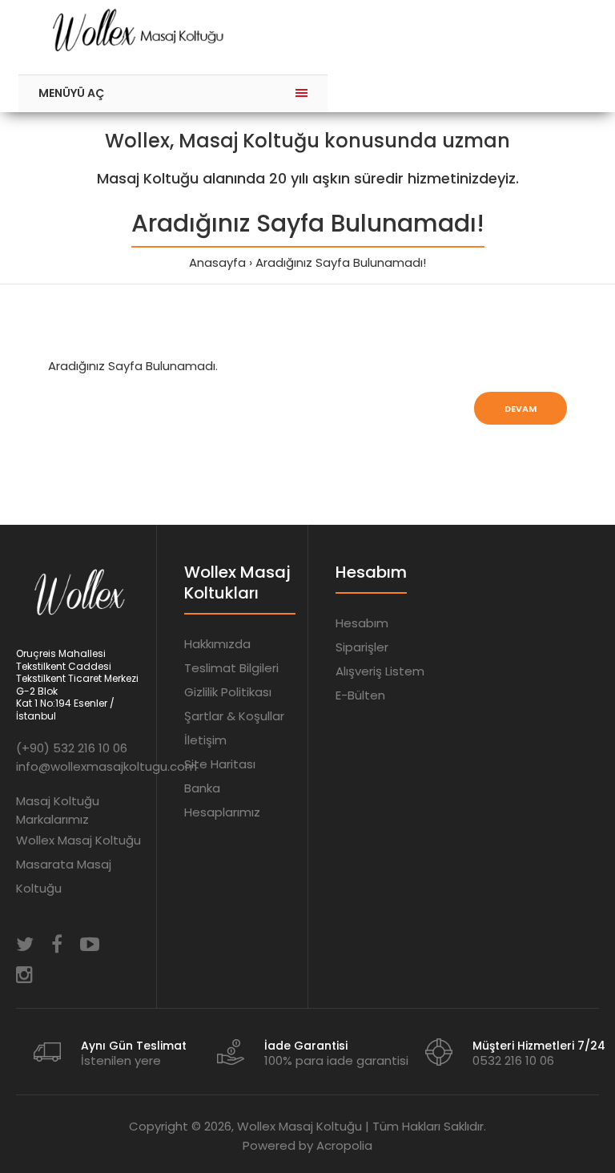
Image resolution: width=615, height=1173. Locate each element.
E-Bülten (360, 695)
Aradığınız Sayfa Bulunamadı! (340, 262)
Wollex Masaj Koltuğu (78, 840)
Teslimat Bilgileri (231, 667)
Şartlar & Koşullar (234, 715)
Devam (520, 408)
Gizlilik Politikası (227, 691)
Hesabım (362, 623)
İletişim (205, 740)
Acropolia (344, 1145)
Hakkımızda (217, 643)
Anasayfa (217, 262)
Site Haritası (219, 764)
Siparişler (362, 647)
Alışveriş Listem (380, 671)
